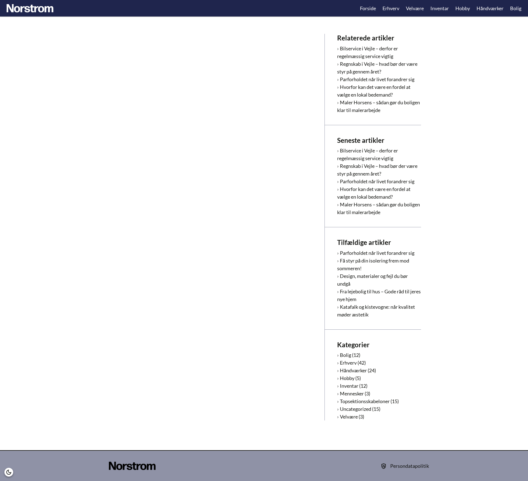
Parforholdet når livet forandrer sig (377, 79)
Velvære (415, 8)
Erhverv (391, 8)
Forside (368, 8)
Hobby (462, 8)
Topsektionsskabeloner (365, 401)
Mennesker (352, 393)
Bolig (515, 8)
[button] (8, 472)
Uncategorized (355, 409)
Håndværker (490, 8)
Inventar (439, 8)
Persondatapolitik (409, 466)
